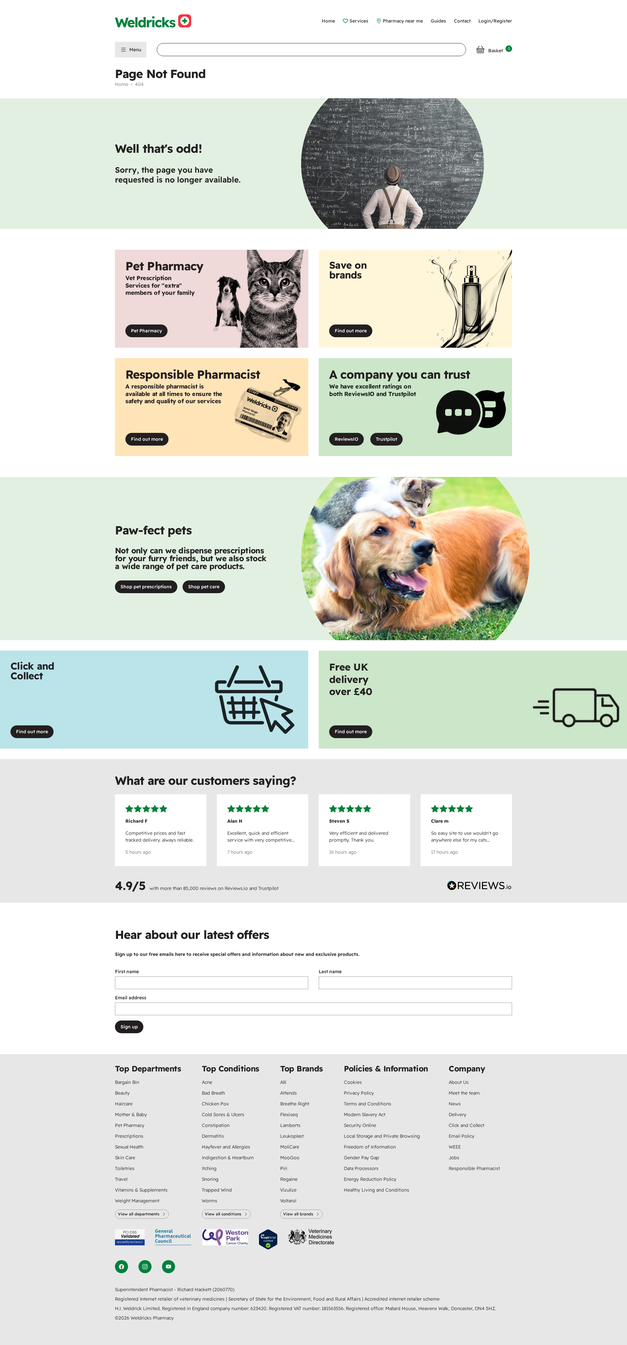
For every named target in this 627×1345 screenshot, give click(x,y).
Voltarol (288, 1201)
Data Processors (361, 1168)
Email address (130, 998)
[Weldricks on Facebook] (121, 1266)
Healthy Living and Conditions (376, 1190)
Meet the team (464, 1093)
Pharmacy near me (403, 21)
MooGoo (289, 1158)
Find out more (353, 332)
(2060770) (223, 1289)
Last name (330, 971)
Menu (135, 50)
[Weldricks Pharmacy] (158, 20)
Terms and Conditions (367, 1104)
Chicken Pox (215, 1104)
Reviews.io (236, 888)
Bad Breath (213, 1093)
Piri (283, 1168)
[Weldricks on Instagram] (145, 1266)
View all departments (138, 1213)
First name (127, 971)
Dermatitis (213, 1136)
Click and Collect (466, 1125)
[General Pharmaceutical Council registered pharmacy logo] (173, 1239)
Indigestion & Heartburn (228, 1158)
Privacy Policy (359, 1093)
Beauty (122, 1093)
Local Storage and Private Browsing (382, 1136)
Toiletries (125, 1168)
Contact (462, 21)
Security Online (360, 1125)
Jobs (454, 1158)
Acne (207, 1082)
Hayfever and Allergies (226, 1147)
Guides (438, 21)
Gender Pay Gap (361, 1158)
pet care (203, 587)
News (455, 1104)
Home (328, 21)
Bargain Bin (127, 1082)
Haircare (124, 1104)
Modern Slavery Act (364, 1114)
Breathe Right (294, 1104)
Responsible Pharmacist (474, 1168)
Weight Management (137, 1201)
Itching (209, 1168)
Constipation (216, 1125)
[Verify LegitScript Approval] (268, 1239)
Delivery (457, 1114)
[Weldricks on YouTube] (168, 1266)
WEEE (455, 1147)
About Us (459, 1082)
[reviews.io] (479, 887)
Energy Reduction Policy (370, 1179)
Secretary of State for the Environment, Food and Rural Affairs (295, 1299)
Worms (209, 1201)
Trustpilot (389, 440)
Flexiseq (289, 1114)
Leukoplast (292, 1136)
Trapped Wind (217, 1190)
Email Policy (461, 1136)
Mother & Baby (131, 1114)
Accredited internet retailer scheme (402, 1299)
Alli (283, 1082)
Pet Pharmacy (146, 331)
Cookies (353, 1082)
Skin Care (125, 1158)
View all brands (298, 1213)
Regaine (288, 1179)
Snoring (210, 1179)
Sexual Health (129, 1147)
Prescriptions (129, 1136)
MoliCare (289, 1147)
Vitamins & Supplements (141, 1190)
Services (358, 21)
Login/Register (495, 21)
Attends (288, 1093)
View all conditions (223, 1213)
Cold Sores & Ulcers (223, 1114)
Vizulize (288, 1190)
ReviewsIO (349, 440)
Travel (121, 1179)
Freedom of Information (370, 1147)
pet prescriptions (146, 587)
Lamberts (290, 1125)
